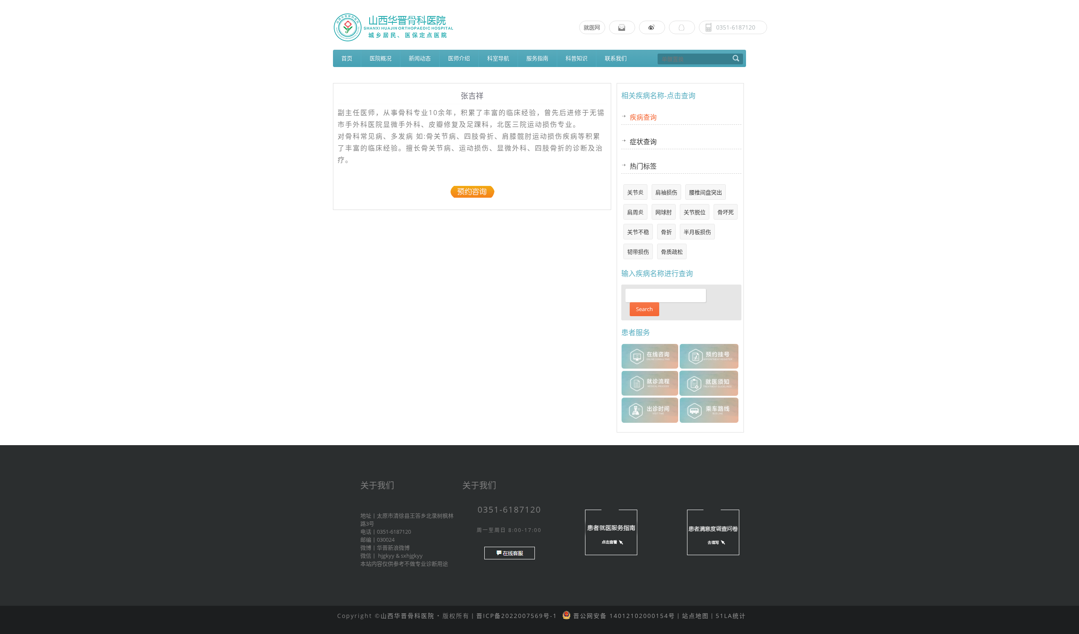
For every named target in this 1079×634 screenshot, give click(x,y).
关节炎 (635, 192)
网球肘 (663, 212)
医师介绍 (459, 58)
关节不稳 (638, 232)
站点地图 (695, 616)
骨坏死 (725, 212)
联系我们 (616, 58)
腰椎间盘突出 (705, 192)
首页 (346, 58)
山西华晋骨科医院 (408, 616)
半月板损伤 (697, 232)
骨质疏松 (672, 251)
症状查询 (643, 141)
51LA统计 (731, 616)
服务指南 (537, 58)
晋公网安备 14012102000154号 (623, 616)
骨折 (666, 232)
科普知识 (577, 58)
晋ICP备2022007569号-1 (516, 616)
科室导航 (498, 58)
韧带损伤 (638, 251)
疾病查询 (643, 117)
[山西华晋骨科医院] (539, 27)
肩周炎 (635, 212)
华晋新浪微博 (393, 547)
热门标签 (643, 166)
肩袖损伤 (666, 192)
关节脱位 (695, 212)
